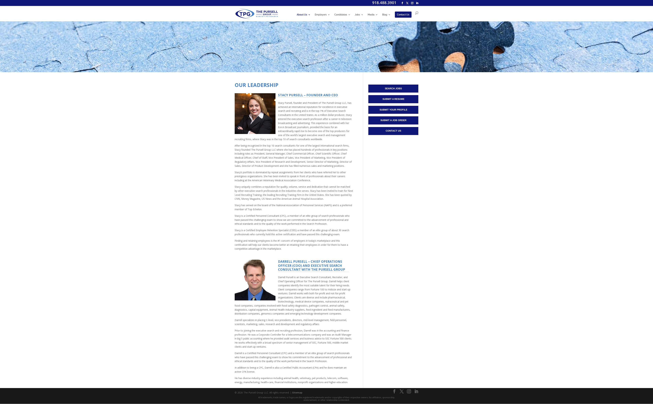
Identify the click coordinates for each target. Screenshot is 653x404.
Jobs (357, 14)
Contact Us (403, 14)
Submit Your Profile (393, 109)
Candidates (340, 14)
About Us (302, 14)
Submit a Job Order (393, 120)
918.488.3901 (384, 2)
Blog (384, 14)
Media (371, 14)
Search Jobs (393, 88)
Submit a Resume (393, 99)
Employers (321, 14)
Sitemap (297, 392)
